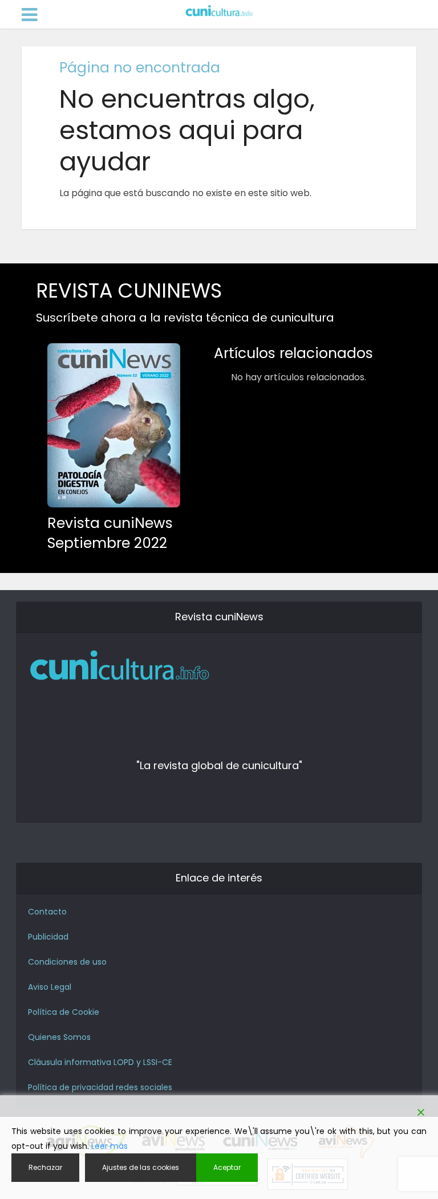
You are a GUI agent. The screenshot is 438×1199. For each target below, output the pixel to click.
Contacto (47, 911)
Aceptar (227, 1167)
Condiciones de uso (67, 962)
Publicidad (48, 936)
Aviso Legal (49, 987)
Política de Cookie (63, 1012)
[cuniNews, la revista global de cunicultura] (219, 11)
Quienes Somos (59, 1037)
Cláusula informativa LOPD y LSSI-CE (100, 1062)
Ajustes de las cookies (140, 1167)
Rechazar (45, 1167)
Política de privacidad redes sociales (100, 1087)
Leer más (109, 1146)
